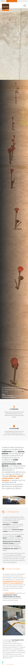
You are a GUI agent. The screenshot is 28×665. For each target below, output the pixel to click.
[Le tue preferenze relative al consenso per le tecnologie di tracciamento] (2, 662)
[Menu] (24, 5)
